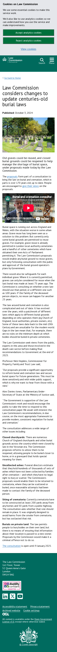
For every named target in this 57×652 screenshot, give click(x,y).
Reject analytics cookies (28, 40)
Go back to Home (12, 78)
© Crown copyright (28, 644)
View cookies (28, 49)
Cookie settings (31, 610)
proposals (12, 176)
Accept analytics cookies (28, 32)
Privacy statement (40, 606)
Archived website (11, 610)
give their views (30, 186)
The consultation (11, 545)
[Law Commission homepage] (19, 60)
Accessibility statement (14, 606)
